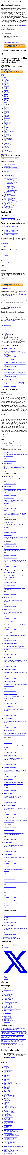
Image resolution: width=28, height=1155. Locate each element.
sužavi (12, 307)
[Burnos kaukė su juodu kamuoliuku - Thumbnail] (15, 613)
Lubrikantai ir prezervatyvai (10, 167)
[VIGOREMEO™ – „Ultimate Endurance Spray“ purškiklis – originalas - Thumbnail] (15, 383)
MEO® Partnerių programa (10, 1153)
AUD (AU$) (7, 80)
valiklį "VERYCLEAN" (10, 320)
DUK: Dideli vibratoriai (9, 1142)
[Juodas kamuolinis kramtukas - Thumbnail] (14, 624)
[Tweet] (1, 252)
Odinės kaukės (10, 179)
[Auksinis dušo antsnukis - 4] (11, 234)
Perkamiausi (6, 147)
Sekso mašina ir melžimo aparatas (11, 172)
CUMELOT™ (7, 1102)
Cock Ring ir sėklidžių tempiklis (11, 168)
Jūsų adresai (6, 1019)
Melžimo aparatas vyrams (10, 1095)
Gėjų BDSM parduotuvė (9, 1122)
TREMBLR (6, 1110)
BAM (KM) (6, 82)
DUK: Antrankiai (8, 1133)
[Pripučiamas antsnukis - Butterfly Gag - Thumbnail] (15, 905)
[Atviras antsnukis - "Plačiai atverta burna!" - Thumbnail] (15, 722)
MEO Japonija (7, 1091)
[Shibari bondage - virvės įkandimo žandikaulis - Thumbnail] (15, 929)
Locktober (6, 1092)
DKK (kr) (6, 90)
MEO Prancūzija (7, 1078)
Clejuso (5, 1123)
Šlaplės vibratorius (8, 1119)
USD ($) (6, 79)
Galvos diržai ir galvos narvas (14, 184)
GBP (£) (6, 91)
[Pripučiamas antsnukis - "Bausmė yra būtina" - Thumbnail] (15, 809)
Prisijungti (3, 74)
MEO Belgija (7, 1086)
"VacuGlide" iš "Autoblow (10, 1130)
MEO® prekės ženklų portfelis (11, 1150)
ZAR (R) (6, 102)
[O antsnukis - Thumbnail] (10, 892)
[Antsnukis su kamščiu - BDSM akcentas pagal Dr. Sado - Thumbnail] (15, 822)
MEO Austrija (7, 1075)
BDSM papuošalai (8, 206)
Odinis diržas (7, 203)
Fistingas (6, 1103)
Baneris (5, 991)
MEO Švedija (7, 1084)
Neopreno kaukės (11, 180)
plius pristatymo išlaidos (6, 262)
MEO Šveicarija (7, 1076)
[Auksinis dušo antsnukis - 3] (11, 233)
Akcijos (5, 149)
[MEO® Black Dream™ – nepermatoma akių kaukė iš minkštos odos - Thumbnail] (15, 561)
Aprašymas (3, 246)
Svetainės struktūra (8, 1010)
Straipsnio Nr (6, 249)
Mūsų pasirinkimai (8, 145)
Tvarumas (6, 1066)
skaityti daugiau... (5, 243)
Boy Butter (6, 1109)
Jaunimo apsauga (8, 1047)
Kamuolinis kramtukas (12, 190)
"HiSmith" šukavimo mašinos (11, 174)
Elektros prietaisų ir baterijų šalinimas (12, 1009)
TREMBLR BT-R (8, 1098)
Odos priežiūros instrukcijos (10, 1137)
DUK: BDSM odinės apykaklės (11, 1135)
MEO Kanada (7, 1090)
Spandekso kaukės (11, 187)
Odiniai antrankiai (8, 1115)
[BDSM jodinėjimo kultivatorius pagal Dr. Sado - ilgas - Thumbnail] (15, 456)
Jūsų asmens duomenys (9, 1020)
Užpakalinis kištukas (8, 1106)
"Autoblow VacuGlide (9, 1096)
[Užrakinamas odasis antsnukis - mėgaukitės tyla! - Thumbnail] (15, 589)
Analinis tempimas (8, 1125)
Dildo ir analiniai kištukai (9, 164)
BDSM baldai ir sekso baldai (10, 195)
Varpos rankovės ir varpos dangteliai (12, 170)
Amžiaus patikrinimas (9, 1147)
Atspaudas (6, 1001)
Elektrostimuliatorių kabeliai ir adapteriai (13, 1146)
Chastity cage (7, 1118)
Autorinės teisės (7, 999)
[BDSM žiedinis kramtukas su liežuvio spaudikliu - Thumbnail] (15, 846)
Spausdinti (6, 255)
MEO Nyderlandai (8, 1082)
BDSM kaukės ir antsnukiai (10, 178)
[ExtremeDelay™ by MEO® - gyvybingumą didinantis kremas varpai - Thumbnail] (15, 550)
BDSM (5, 333)
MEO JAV (6, 1088)
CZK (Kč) (6, 88)
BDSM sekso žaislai (8, 199)
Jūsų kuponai (7, 1022)
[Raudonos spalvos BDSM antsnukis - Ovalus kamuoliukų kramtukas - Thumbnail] (15, 771)
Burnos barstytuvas (11, 191)
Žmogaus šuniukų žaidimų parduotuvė (13, 200)
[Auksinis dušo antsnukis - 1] (11, 230)
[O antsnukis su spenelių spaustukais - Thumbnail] (15, 871)
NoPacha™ (6, 1099)
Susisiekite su (4, 154)
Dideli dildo (6, 1094)
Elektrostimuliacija (8, 196)
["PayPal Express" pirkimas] (15, 47)
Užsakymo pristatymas (9, 998)
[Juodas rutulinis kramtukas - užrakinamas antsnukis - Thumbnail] (15, 858)
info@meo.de (11, 1057)
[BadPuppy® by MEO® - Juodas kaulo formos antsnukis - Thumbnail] (15, 686)
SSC (5, 1072)
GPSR (9, 288)
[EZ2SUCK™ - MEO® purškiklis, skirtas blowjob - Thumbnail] (15, 577)
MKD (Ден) (6, 92)
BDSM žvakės (7, 1126)
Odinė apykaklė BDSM (9, 1113)
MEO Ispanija (7, 1080)
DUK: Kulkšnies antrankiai (10, 1134)
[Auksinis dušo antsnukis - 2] (11, 231)
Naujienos (6, 146)
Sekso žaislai (7, 166)
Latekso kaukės (10, 186)
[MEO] (4, 156)
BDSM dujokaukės (11, 188)
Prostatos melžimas (8, 1121)
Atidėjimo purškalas (8, 1074)
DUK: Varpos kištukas (9, 1139)
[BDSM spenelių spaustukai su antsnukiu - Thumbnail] (15, 747)
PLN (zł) (6, 95)
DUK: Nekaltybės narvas (10, 1138)
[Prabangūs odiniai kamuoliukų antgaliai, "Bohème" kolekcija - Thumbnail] (15, 834)
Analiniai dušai (7, 194)
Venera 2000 (7, 1143)
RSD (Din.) (6, 98)
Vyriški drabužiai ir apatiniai (10, 205)
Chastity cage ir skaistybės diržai (11, 192)
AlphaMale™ (7, 1100)
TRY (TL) (6, 100)
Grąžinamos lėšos (8, 1018)
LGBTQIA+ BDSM (8, 1070)
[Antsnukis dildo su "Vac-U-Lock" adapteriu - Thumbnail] (15, 917)
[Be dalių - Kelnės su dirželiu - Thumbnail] (14, 479)
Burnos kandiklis (11, 183)
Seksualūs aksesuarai (8, 207)
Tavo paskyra (6, 1013)
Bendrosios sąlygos (8, 994)
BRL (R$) (6, 83)
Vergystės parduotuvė (9, 176)
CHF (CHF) (6, 86)
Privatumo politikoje (21, 25)
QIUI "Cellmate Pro (8, 1117)
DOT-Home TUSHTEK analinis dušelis (13, 1129)
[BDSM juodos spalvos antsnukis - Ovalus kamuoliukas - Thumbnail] (15, 759)
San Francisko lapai (8, 209)
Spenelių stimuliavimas (9, 175)
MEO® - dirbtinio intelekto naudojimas (13, 1151)
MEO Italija (6, 1079)
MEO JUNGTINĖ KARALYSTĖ (12, 1083)
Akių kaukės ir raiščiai (12, 182)
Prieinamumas (7, 1067)
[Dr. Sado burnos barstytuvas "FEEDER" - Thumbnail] (15, 710)
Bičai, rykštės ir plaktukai (10, 198)
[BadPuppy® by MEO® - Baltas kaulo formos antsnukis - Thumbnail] (15, 698)
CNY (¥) (6, 87)
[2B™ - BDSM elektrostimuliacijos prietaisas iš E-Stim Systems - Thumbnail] (15, 539)
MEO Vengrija (7, 1087)
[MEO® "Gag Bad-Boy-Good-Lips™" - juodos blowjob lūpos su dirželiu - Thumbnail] (15, 661)
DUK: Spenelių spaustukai (10, 1141)
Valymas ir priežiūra (8, 1149)
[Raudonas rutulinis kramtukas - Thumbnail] (14, 635)
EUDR (5, 1145)
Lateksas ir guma (8, 202)
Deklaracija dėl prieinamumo (10, 1002)
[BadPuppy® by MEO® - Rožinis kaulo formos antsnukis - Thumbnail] (15, 673)
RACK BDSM (7, 1071)
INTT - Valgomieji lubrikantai (11, 1131)
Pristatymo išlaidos (8, 1005)
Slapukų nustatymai (8, 1007)
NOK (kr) (6, 94)
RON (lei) (6, 96)
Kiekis (2, 265)
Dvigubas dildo (7, 1114)
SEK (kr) (6, 99)
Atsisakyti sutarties (8, 151)
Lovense (6, 1127)
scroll (2, 1059)
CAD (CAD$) (7, 84)
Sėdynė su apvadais (8, 1111)
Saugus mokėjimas (8, 995)
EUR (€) (6, 78)
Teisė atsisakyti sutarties (9, 996)
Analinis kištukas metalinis (10, 1107)
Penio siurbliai (7, 171)
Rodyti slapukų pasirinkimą (7, 28)
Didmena (6, 150)
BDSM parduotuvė (8, 990)
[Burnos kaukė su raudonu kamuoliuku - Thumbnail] (15, 601)
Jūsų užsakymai (7, 1016)
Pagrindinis (6, 143)
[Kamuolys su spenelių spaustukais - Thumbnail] (15, 882)
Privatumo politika (8, 1006)
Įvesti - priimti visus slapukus (7, 29)
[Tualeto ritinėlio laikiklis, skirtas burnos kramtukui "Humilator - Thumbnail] (15, 797)
